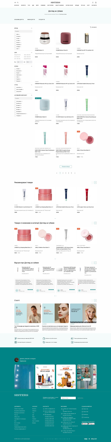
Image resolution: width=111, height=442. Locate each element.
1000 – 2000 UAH (27, 54)
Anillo (78, 148)
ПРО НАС (83, 5)
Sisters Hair (85, 408)
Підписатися (23, 361)
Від (15, 62)
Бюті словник (17, 422)
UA (15, 2)
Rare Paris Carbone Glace (45, 148)
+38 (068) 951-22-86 (49, 424)
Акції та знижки (35, 420)
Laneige (36, 205)
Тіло (33, 412)
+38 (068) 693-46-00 (49, 422)
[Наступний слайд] (95, 182)
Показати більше (66, 166)
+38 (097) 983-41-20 (49, 420)
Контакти (16, 424)
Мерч (33, 416)
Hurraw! (78, 48)
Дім (33, 414)
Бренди (34, 422)
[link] (96, 2)
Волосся (34, 408)
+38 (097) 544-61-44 (67, 423)
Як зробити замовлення (19, 410)
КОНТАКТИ (94, 5)
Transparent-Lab (59, 245)
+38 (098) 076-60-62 (67, 432)
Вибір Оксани (38, 98)
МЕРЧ (37, 5)
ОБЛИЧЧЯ (23, 5)
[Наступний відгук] (95, 263)
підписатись (80, 398)
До (24, 62)
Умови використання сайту (20, 426)
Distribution (85, 414)
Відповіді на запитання (19, 412)
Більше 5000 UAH (27, 58)
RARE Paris (37, 148)
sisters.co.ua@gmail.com (50, 408)
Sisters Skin (85, 411)
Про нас (16, 414)
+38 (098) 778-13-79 (67, 411)
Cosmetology (86, 417)
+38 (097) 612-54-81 (49, 416)
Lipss (78, 81)
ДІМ (33, 5)
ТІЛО (29, 5)
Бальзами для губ (19, 19)
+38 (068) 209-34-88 (67, 428)
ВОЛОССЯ (16, 5)
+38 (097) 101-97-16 (67, 420)
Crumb (36, 48)
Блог (15, 420)
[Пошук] (18, 2)
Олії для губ (42, 19)
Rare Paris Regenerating (66, 148)
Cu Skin (15, 205)
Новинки (34, 418)
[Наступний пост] (94, 377)
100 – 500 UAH (17, 56)
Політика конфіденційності (20, 429)
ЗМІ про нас (16, 416)
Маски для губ (31, 19)
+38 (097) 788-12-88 (49, 418)
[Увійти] (93, 2)
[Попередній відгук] (92, 263)
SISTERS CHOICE (69, 5)
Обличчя (34, 410)
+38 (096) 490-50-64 (49, 425)
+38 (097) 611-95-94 (67, 415)
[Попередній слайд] (92, 182)
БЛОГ (88, 5)
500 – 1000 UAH (17, 58)
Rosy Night (82, 245)
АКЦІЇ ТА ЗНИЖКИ (60, 5)
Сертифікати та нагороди (20, 418)
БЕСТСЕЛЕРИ (50, 5)
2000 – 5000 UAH (27, 56)
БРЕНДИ (77, 5)
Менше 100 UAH (17, 54)
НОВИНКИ (43, 5)
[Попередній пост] (17, 377)
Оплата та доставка (18, 408)
